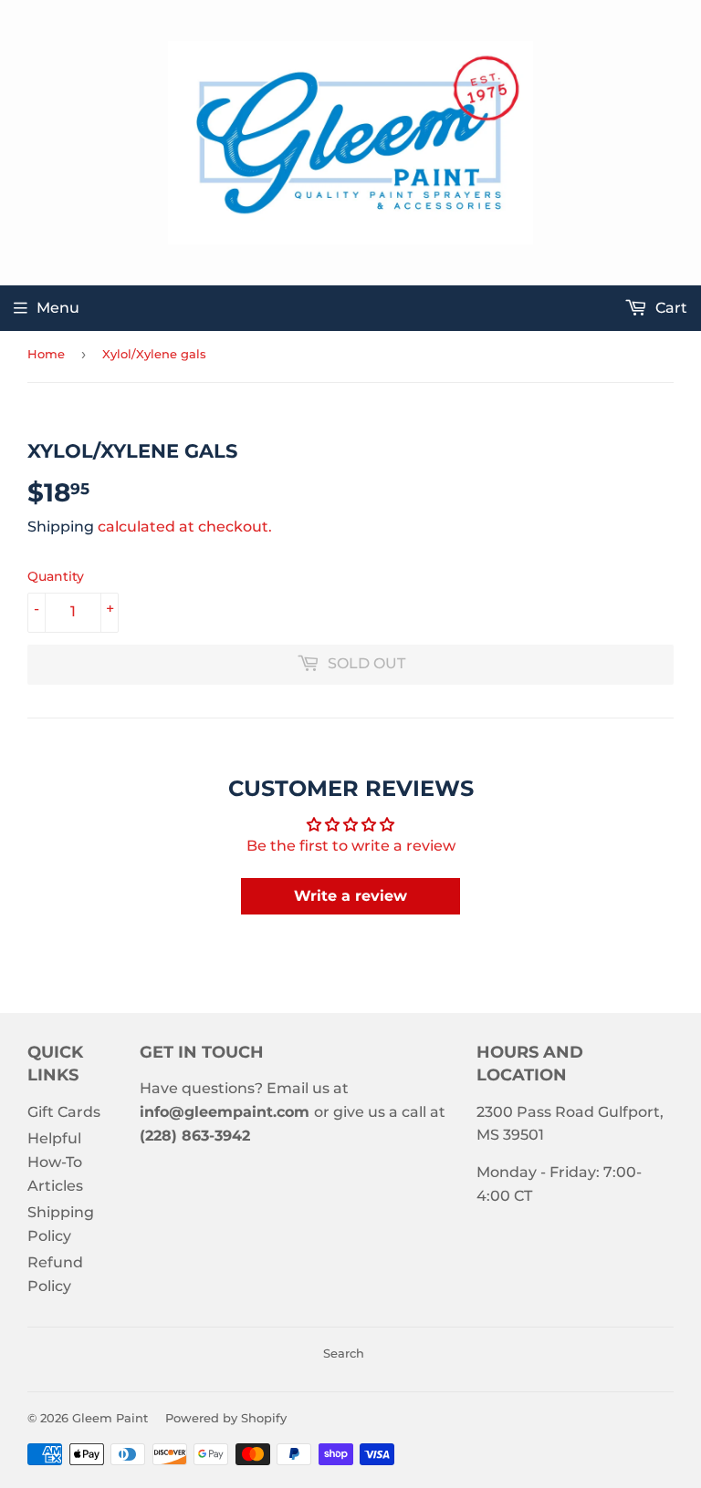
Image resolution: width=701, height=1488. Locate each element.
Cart (669, 307)
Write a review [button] (350, 895)
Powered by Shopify (226, 1417)
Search (343, 1353)
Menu (58, 307)
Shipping (60, 526)
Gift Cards (63, 1112)
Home (46, 353)
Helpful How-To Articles (55, 1162)
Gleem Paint (110, 1417)
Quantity (55, 576)
